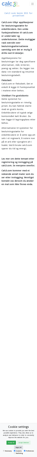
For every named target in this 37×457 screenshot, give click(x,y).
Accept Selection (24, 442)
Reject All (18, 447)
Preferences (30, 451)
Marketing (19, 453)
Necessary (8, 451)
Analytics (19, 451)
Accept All (11, 442)
